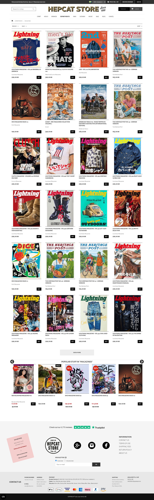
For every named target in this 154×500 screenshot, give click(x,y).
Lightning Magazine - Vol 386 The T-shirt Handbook (60, 177)
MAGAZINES (28, 21)
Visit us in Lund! (22, 457)
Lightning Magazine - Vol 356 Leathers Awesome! (59, 229)
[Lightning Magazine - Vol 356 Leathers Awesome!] (60, 208)
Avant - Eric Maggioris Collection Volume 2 (57, 123)
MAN (74, 16)
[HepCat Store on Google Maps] (77, 445)
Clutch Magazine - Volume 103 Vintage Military (25, 177)
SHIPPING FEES (125, 446)
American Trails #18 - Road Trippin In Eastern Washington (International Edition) (93, 124)
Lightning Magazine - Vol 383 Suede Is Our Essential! (25, 229)
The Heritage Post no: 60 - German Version (125, 70)
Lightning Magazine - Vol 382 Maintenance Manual (123, 282)
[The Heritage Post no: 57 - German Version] (94, 261)
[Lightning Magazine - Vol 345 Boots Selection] (127, 208)
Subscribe (60, 461)
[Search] (33, 9)
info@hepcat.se (28, 486)
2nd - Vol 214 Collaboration (89, 69)
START (39, 16)
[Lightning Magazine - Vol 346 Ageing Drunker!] (26, 313)
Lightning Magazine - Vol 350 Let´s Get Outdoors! (92, 229)
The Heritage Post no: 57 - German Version (91, 282)
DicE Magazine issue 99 (73, 396)
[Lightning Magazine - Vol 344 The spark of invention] (127, 313)
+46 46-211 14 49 (28, 480)
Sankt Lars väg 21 (41, 482)
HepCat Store (40, 480)
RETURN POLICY (125, 450)
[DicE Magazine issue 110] (50, 379)
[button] (132, 9)
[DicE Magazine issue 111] (26, 261)
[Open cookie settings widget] (3, 496)
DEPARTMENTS (65, 16)
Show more (77, 352)
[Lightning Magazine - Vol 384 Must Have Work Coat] (127, 156)
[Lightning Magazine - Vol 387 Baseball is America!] (26, 49)
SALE (97, 16)
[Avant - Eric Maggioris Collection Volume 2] (60, 102)
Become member (128, 2)
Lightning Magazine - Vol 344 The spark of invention (127, 334)
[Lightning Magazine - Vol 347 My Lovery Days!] (60, 313)
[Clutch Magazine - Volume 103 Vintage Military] (26, 156)
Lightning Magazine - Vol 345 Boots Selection (125, 229)
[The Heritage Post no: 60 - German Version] (127, 49)
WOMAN (82, 16)
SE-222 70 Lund (41, 484)
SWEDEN (39, 486)
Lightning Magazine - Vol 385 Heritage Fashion (93, 177)
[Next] (142, 362)
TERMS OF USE (124, 443)
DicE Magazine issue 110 (46, 396)
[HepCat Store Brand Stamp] (53, 445)
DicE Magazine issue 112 (20, 122)
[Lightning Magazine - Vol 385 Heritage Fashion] (94, 156)
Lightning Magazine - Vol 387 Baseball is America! (26, 70)
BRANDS (54, 16)
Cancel (111, 16)
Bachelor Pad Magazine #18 (22, 396)
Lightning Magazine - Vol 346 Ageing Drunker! (25, 334)
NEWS (46, 16)
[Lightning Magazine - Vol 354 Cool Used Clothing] (94, 313)
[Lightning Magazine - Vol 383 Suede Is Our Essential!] (26, 208)
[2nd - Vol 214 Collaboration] (94, 49)
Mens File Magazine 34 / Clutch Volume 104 (59, 70)
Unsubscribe (70, 461)
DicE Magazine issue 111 (20, 281)
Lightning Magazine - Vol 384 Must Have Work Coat (127, 177)
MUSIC (90, 16)
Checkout (123, 9)
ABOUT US (123, 453)
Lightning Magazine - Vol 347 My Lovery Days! (59, 334)
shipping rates (118, 482)
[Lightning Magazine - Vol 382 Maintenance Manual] (127, 261)
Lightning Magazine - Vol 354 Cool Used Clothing (93, 334)
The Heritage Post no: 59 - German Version (125, 123)
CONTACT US (124, 440)
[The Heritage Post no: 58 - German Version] (60, 261)
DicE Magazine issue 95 (100, 396)
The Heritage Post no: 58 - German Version (57, 282)
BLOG (103, 16)
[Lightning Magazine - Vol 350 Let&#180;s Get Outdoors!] (94, 208)
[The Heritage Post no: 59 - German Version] (127, 102)
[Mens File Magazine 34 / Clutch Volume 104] (60, 49)
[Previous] (12, 362)
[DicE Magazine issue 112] (26, 102)
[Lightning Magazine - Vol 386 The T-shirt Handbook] (60, 156)
